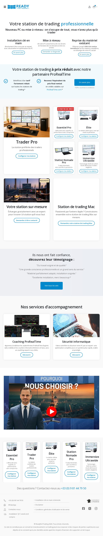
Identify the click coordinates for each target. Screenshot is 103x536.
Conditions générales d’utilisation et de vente (52, 510)
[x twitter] (90, 508)
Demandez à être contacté (26, 220)
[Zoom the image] (27, 108)
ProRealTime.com (54, 89)
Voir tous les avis (51, 285)
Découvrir (27, 355)
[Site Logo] (18, 7)
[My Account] (89, 6)
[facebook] (83, 508)
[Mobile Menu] (6, 7)
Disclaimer (39, 505)
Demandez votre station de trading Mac (76, 223)
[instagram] (96, 508)
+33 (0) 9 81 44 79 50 (73, 488)
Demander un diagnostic (51, 52)
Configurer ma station (26, 156)
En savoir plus (18, 52)
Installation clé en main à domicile (47, 500)
